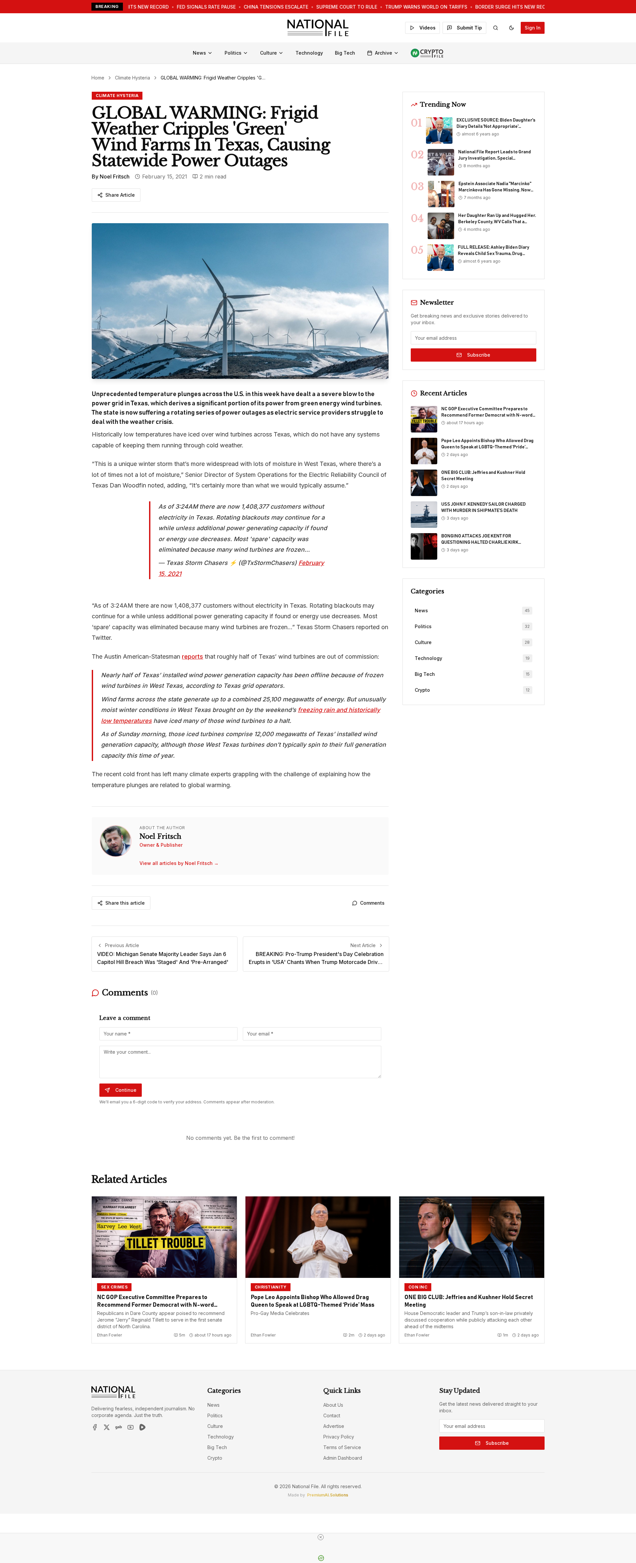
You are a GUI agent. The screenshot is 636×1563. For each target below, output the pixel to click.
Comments (372, 903)
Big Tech (345, 53)
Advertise (333, 1426)
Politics (233, 53)
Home (97, 77)
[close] (321, 1537)
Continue (125, 1090)
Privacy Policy (338, 1436)
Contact (331, 1415)
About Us (333, 1405)
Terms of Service (342, 1447)
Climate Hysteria (132, 77)
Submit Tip (469, 27)
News (199, 53)
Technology (309, 53)
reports (192, 656)
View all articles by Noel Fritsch (179, 863)
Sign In (533, 27)
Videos (427, 27)
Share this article (125, 903)
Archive (383, 53)
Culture (268, 53)
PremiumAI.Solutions (327, 1494)
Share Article (120, 195)
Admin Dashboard (342, 1458)
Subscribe (478, 355)
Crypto (214, 1458)
